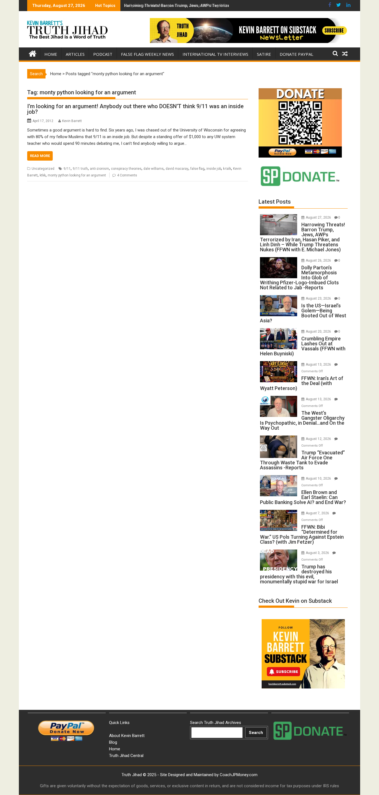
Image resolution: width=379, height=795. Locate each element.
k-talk (227, 169)
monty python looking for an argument (77, 175)
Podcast (102, 54)
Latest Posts (275, 201)
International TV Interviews (215, 54)
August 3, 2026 (318, 553)
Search (256, 732)
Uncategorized (43, 169)
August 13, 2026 (319, 364)
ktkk (43, 175)
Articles (75, 54)
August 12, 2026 (319, 439)
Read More (40, 156)
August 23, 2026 (319, 298)
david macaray (177, 169)
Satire (264, 54)
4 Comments (127, 175)
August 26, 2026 (319, 260)
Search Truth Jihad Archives (215, 722)
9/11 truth (80, 169)
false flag (197, 169)
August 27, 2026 (319, 217)
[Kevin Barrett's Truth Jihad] (32, 53)
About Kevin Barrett (127, 735)
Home (50, 54)
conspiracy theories (126, 169)
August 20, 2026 (319, 331)
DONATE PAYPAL (296, 54)
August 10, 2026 (319, 478)
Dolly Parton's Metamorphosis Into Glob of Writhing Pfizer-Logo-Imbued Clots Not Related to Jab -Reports (222, 5)
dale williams (153, 169)
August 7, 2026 (318, 513)
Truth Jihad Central (126, 755)
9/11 (67, 169)
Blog (113, 742)
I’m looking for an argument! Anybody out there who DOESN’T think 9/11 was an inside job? (135, 109)
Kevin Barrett (72, 121)
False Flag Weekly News (147, 54)
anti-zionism (99, 169)
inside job (213, 169)
